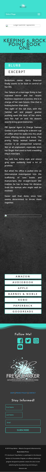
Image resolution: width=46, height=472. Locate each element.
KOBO (23, 299)
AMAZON (23, 276)
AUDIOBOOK (23, 282)
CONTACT (32, 393)
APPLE (23, 288)
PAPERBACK (23, 305)
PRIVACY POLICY (21, 393)
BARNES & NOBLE (23, 294)
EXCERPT (17, 72)
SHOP (12, 393)
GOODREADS (23, 311)
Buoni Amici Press (23, 452)
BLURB (14, 65)
